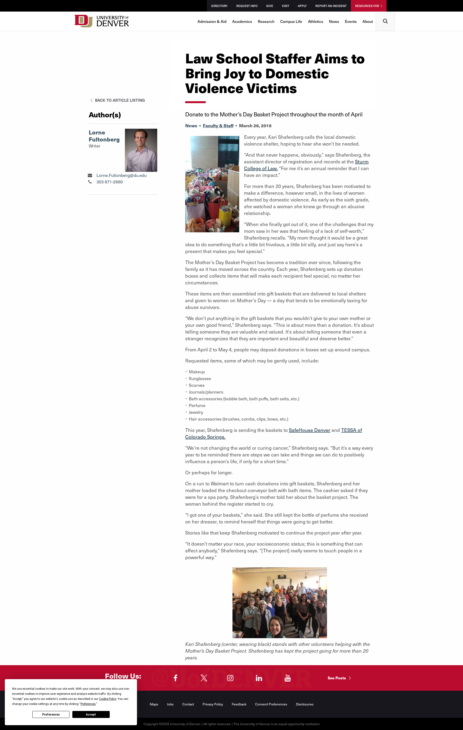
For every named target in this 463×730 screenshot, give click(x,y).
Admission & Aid (211, 21)
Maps (154, 704)
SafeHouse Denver (309, 430)
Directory (219, 6)
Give (269, 6)
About (367, 21)
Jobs (170, 704)
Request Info (247, 6)
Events (351, 21)
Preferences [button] (88, 704)
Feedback (239, 704)
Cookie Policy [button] (107, 699)
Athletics (315, 21)
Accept (91, 714)
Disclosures (304, 704)
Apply (302, 6)
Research (266, 21)
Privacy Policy (213, 704)
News (334, 21)
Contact (188, 704)
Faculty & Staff (218, 125)
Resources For (367, 6)
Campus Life (291, 21)
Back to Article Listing (119, 100)
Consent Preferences (271, 704)
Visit (285, 6)
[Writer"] (90, 175)
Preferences (51, 714)
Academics (242, 21)
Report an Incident (331, 6)
